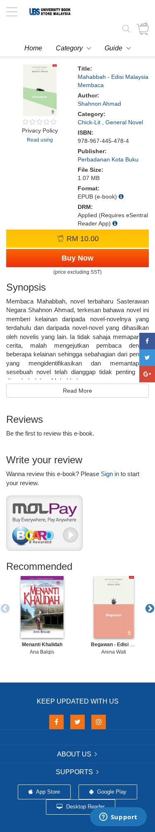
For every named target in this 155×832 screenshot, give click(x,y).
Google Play (110, 792)
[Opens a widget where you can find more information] (118, 817)
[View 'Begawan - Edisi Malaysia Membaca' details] (113, 607)
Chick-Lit (89, 122)
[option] (42, 615)
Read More (77, 390)
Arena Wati (113, 652)
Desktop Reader (84, 807)
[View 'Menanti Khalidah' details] (42, 607)
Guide (113, 48)
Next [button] (149, 608)
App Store (47, 792)
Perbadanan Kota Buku (108, 159)
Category (69, 48)
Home (33, 48)
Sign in (110, 473)
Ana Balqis (42, 652)
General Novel (124, 122)
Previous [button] (4, 608)
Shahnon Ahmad (99, 103)
